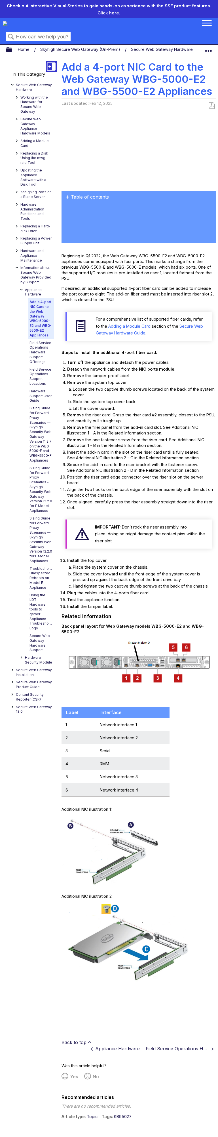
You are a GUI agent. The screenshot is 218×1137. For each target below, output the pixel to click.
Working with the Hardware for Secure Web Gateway (34, 104)
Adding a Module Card (34, 143)
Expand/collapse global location (208, 49)
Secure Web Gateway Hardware (162, 49)
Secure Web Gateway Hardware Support (39, 643)
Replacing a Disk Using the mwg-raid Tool (34, 158)
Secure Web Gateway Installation (34, 672)
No (96, 1076)
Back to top (74, 1042)
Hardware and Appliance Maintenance (32, 255)
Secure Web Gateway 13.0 (34, 709)
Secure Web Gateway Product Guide (34, 684)
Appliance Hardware (33, 292)
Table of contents (90, 197)
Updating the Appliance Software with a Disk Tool (33, 177)
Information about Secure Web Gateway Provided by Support (35, 275)
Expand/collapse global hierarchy (12, 50)
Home (24, 49)
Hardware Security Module (38, 659)
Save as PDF (211, 105)
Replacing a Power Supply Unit (36, 240)
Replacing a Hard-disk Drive (35, 228)
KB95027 (123, 1116)
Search (11, 36)
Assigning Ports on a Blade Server (36, 194)
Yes (74, 1076)
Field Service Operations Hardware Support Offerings (40, 352)
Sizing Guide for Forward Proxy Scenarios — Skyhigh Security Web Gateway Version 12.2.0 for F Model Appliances (40, 539)
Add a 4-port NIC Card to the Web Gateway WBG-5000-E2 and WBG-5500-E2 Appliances (40, 318)
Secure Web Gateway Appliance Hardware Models (35, 126)
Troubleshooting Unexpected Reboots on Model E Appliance (41, 578)
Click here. (109, 13)
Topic (92, 1116)
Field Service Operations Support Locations (40, 376)
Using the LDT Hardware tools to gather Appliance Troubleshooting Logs (41, 612)
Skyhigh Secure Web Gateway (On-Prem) (80, 49)
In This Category (29, 74)
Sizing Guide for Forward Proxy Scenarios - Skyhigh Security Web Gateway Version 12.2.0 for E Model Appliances (40, 489)
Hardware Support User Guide (40, 396)
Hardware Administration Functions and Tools (32, 211)
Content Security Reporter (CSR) (30, 696)
